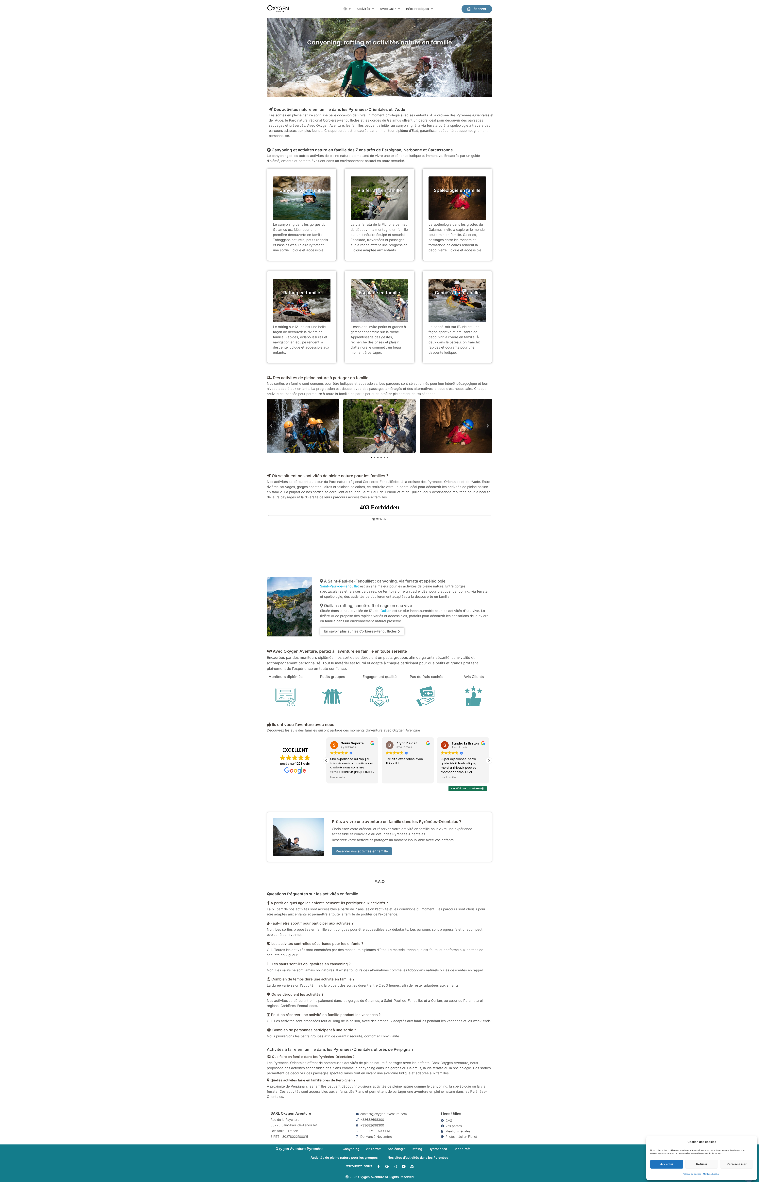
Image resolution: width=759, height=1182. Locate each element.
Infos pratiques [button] (417, 9)
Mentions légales (711, 1174)
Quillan (385, 611)
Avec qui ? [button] (388, 9)
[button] (347, 8)
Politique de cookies (692, 1174)
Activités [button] (363, 9)
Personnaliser (737, 1164)
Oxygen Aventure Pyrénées (299, 1149)
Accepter (666, 1164)
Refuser (701, 1164)
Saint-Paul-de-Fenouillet (339, 586)
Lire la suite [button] (393, 777)
